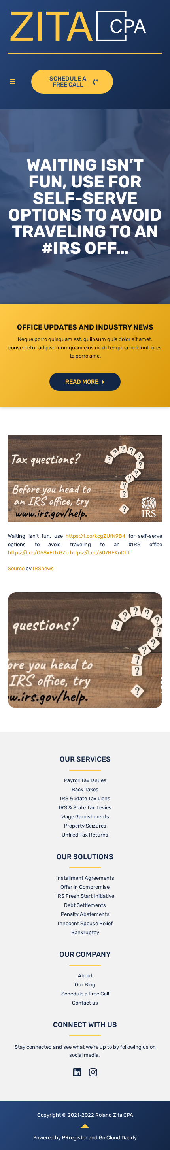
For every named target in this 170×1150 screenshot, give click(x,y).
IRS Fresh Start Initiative (85, 896)
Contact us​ (85, 1003)
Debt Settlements (85, 905)
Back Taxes (85, 789)
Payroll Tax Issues (85, 780)
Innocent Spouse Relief (85, 923)
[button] (15, 82)
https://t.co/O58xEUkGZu (38, 553)
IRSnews (43, 568)
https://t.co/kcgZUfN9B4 (95, 536)
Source (16, 568)
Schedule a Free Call (85, 994)
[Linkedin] (77, 1072)
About (85, 975)
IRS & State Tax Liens (85, 798)
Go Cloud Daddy (118, 1138)
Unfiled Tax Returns (85, 835)
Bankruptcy (85, 932)
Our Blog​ (85, 985)
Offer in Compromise (85, 887)
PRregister (75, 1138)
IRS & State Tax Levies (85, 808)
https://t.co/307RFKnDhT (100, 553)
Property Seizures (85, 826)
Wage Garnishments (85, 817)
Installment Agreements (85, 878)
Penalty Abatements (85, 914)
